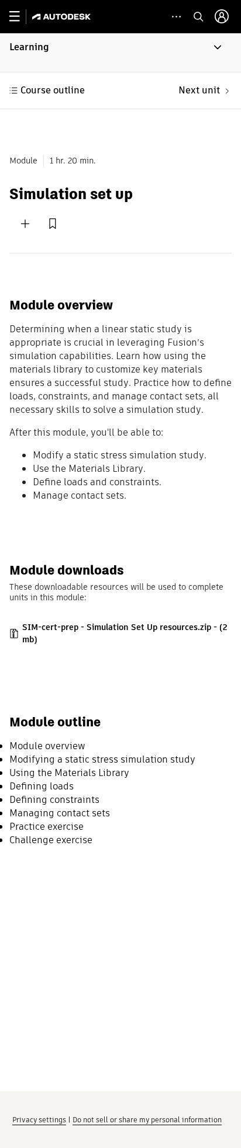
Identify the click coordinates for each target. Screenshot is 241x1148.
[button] (120, 52)
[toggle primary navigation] (20, 16)
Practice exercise (46, 826)
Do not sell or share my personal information (147, 1120)
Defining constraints (54, 799)
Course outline (52, 90)
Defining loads (41, 786)
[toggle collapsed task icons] (176, 16)
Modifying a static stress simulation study (102, 759)
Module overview (47, 746)
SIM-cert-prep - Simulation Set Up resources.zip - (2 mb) (124, 633)
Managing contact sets (59, 813)
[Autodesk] (63, 16)
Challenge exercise (50, 840)
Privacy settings (39, 1120)
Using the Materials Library (69, 773)
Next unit (199, 90)
